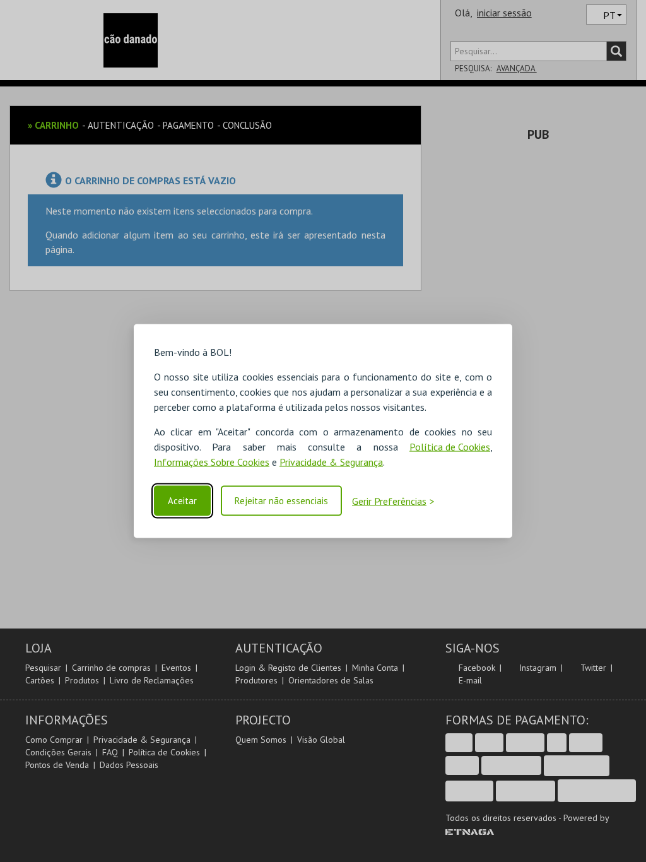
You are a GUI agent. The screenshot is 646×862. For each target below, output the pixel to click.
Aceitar (182, 501)
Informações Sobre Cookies (211, 462)
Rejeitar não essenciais (281, 501)
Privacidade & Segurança (331, 462)
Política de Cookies (449, 446)
